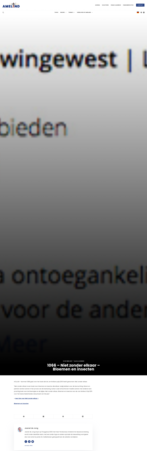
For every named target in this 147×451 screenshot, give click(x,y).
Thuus (56, 12)
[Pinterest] (63, 416)
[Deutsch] (138, 12)
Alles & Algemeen (79, 361)
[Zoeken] (3, 12)
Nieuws (62, 12)
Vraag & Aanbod (116, 5)
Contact (140, 5)
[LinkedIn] (83, 416)
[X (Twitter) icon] (32, 441)
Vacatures (105, 5)
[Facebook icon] (26, 441)
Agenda (97, 5)
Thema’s (70, 12)
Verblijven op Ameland (84, 12)
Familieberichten (128, 5)
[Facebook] (141, 12)
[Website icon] (29, 441)
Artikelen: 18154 (28, 445)
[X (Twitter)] (143, 12)
